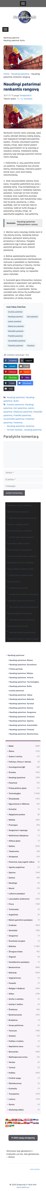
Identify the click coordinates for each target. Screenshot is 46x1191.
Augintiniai (13, 915)
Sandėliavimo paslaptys (19, 962)
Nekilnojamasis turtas (18, 1057)
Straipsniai (13, 857)
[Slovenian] (37, 1123)
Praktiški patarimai (15, 336)
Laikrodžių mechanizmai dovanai (21, 601)
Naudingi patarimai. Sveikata (22, 716)
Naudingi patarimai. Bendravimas (23, 734)
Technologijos (15, 793)
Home (6, 74)
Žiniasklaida (14, 799)
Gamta (12, 1104)
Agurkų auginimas (17, 867)
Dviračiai (12, 809)
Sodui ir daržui (14, 582)
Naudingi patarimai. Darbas (21, 708)
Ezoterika (13, 1088)
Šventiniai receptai (17, 941)
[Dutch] (28, 1120)
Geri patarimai (32, 317)
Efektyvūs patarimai (16, 326)
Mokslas (12, 946)
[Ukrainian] (13, 1126)
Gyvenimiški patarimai (16, 341)
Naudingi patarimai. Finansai (21, 729)
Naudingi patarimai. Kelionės (21, 699)
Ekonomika (13, 1052)
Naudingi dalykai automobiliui (20, 613)
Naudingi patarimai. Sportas (21, 721)
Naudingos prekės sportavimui (21, 620)
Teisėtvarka (14, 851)
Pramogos (13, 825)
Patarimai (30, 346)
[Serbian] (31, 1123)
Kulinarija (13, 973)
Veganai (12, 957)
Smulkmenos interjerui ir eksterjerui (24, 594)
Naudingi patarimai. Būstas (21, 660)
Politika (12, 1073)
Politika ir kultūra (16, 1041)
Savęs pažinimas (16, 1025)
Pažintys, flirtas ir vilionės (20, 762)
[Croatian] (19, 1120)
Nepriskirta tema (16, 1046)
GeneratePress (23, 1187)
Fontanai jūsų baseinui (18, 588)
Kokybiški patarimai (15, 331)
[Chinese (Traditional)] (16, 1120)
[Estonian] (34, 1120)
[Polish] (22, 1123)
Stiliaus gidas (14, 841)
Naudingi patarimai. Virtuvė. (21, 677)
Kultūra (12, 846)
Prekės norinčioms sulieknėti (19, 531)
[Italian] (13, 1123)
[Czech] (22, 1120)
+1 (18, 99)
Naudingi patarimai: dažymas (20, 426)
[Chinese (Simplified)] (13, 1120)
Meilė (11, 746)
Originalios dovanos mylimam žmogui (23, 639)
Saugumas (13, 936)
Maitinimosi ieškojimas (18, 835)
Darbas (12, 878)
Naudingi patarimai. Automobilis (23, 725)
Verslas (12, 1062)
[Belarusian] (6, 1120)
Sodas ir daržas (15, 756)
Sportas (12, 872)
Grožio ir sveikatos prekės (18, 524)
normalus (28, 99)
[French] (6, 1123)
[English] (31, 1120)
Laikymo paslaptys (17, 893)
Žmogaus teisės (16, 951)
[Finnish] (37, 1120)
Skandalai (13, 930)
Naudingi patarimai (11, 38)
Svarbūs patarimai (15, 312)
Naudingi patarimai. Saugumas (22, 712)
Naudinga (13, 883)
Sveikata (12, 925)
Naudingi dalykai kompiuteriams (22, 632)
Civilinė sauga (15, 1078)
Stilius (11, 994)
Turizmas (13, 1031)
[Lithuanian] (19, 1123)
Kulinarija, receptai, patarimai (20, 505)
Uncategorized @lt (17, 767)
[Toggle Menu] (23, 3)
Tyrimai (12, 1067)
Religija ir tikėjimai (17, 988)
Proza (11, 904)
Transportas (14, 1094)
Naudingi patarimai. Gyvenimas (23, 664)
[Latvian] (16, 1123)
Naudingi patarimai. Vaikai (20, 695)
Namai (11, 888)
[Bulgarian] (9, 1120)
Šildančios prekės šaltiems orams (23, 518)
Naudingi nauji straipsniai (18, 512)
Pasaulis (12, 983)
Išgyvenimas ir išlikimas (19, 804)
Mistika (12, 820)
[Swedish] (9, 1126)
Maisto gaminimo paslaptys (21, 920)
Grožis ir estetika (16, 999)
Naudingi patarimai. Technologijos (24, 682)
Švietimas (13, 1009)
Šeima (11, 751)
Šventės (12, 772)
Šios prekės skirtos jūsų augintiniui (23, 607)
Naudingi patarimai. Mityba (21, 673)
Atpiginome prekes (17, 814)
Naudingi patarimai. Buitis (14, 40)
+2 (21, 99)
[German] (9, 1123)
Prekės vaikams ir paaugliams (20, 550)
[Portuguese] (25, 1123)
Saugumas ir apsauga (18, 830)
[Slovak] (34, 1123)
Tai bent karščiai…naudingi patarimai (24, 430)
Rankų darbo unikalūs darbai (21, 575)
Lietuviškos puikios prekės (18, 543)
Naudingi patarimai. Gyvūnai (21, 703)
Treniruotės (14, 909)
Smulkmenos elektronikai (18, 626)
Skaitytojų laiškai (16, 1110)
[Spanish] (6, 1126)
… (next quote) (34, 1169)
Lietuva (12, 1099)
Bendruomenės (15, 1015)
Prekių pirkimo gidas (18, 788)
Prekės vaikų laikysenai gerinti (21, 537)
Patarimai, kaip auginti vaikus (21, 862)
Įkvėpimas (13, 1020)
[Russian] (28, 1123)
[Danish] (25, 1120)
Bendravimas (14, 967)
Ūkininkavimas (15, 1083)
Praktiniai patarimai (15, 346)
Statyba (12, 1036)
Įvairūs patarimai (14, 321)
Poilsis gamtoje (16, 669)
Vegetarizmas (15, 978)
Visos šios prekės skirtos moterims (22, 556)
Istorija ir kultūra (16, 1004)
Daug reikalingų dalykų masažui (21, 569)
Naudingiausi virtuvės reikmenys (21, 563)
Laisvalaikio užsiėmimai (19, 899)
